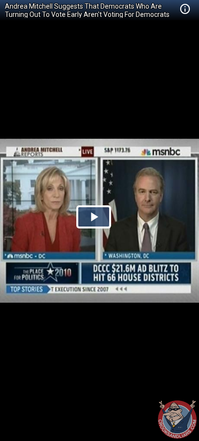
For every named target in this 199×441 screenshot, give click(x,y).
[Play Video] (93, 216)
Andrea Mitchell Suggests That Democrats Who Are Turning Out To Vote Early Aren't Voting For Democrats (87, 10)
